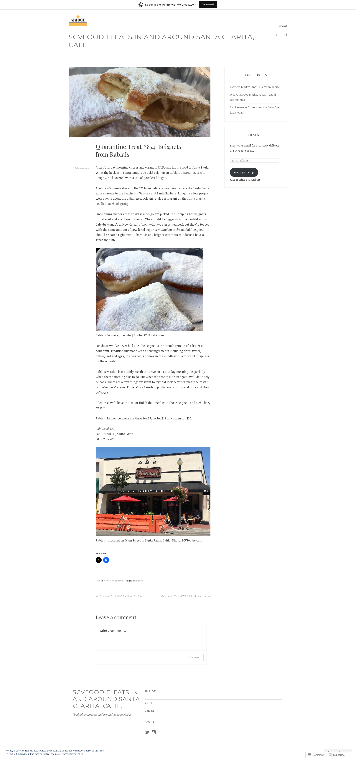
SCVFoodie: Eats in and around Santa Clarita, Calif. (161, 41)
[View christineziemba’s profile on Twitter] (147, 732)
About (148, 703)
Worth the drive (114, 580)
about (283, 26)
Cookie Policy (76, 753)
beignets (138, 580)
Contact (149, 710)
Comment (194, 657)
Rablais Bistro (179, 173)
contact (281, 34)
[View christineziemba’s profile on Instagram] (153, 732)
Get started (208, 4)
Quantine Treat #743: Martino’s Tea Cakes (122, 596)
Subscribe (256, 135)
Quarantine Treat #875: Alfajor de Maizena (184, 596)
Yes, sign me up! (244, 172)
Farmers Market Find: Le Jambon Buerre (255, 87)
